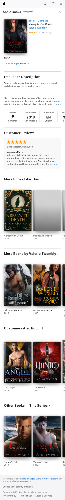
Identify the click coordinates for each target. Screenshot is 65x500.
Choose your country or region (18, 487)
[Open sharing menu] (60, 63)
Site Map (48, 496)
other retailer (50, 479)
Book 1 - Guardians (38, 21)
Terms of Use (25, 496)
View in (16, 63)
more (58, 104)
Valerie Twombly (37, 27)
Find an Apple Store (31, 479)
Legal (38, 496)
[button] (45, 4)
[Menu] (61, 4)
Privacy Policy (9, 496)
